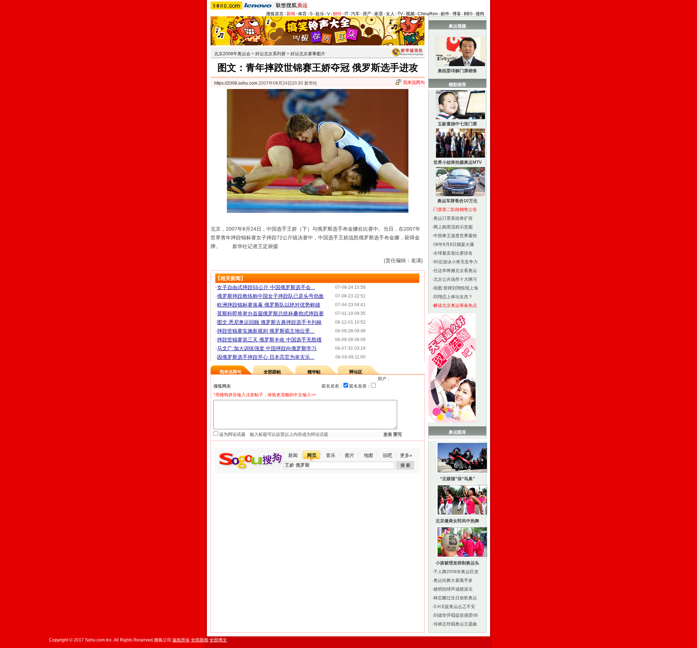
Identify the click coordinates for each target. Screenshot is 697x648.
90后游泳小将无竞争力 (455, 261)
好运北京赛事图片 (307, 53)
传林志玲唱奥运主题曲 (455, 624)
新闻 (290, 13)
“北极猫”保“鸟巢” (457, 478)
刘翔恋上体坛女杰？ (453, 296)
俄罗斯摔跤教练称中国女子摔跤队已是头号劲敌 (270, 296)
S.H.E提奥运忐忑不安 (454, 606)
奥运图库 (457, 432)
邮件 (445, 13)
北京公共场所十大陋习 (455, 279)
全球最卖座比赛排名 (453, 253)
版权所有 (181, 640)
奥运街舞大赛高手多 (453, 580)
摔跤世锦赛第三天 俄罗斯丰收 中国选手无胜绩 (269, 340)
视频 (410, 13)
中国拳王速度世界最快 (455, 235)
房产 (367, 13)
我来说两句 (414, 82)
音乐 (330, 455)
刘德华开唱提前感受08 (455, 615)
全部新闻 (199, 640)
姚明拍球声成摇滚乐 (453, 589)
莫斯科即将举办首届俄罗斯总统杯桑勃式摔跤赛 (270, 313)
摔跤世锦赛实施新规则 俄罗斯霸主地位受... (265, 331)
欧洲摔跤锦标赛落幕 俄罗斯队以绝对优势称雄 (268, 305)
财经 (337, 13)
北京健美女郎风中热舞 (457, 520)
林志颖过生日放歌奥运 (455, 597)
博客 (456, 13)
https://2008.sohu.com (235, 83)
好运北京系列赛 (270, 53)
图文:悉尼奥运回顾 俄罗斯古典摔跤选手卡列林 (269, 322)
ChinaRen (427, 13)
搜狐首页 (275, 13)
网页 (312, 455)
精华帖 (314, 371)
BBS (468, 13)
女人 (390, 13)
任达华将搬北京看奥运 (455, 270)
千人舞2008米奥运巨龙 (455, 571)
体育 (302, 13)
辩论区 (355, 371)
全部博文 (218, 640)
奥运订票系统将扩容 (453, 218)
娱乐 (319, 13)
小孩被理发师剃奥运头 (457, 563)
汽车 (355, 13)
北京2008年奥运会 (232, 53)
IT (346, 13)
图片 (349, 455)
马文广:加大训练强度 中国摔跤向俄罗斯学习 (267, 348)
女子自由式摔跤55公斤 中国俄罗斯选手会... (266, 287)
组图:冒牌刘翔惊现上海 (455, 288)
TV (400, 13)
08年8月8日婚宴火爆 (453, 244)
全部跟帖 (272, 371)
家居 (378, 13)
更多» (406, 455)
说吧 (387, 455)
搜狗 (480, 13)
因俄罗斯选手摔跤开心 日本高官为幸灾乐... (265, 357)
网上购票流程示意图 (453, 227)
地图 (368, 455)
